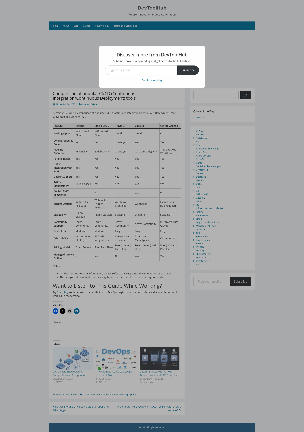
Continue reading (152, 80)
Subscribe (188, 70)
